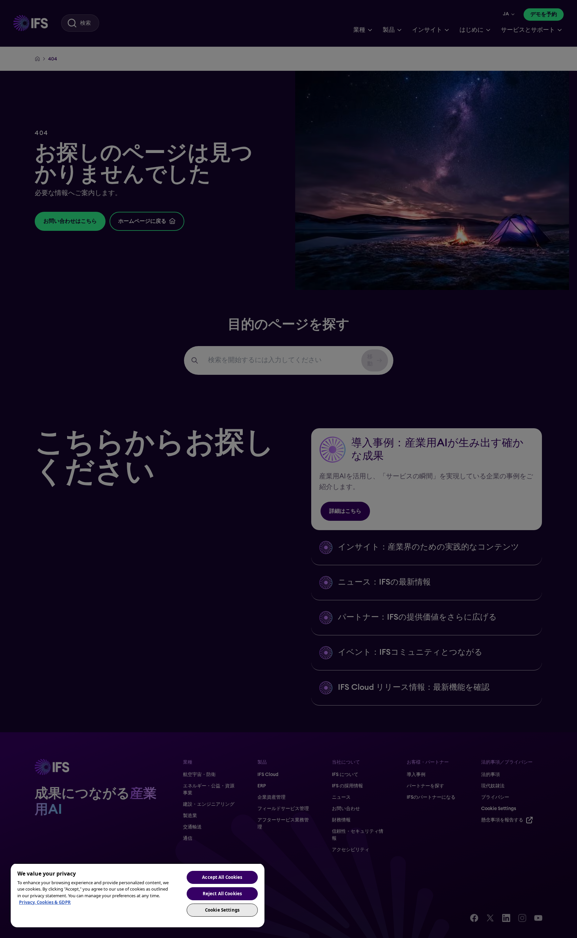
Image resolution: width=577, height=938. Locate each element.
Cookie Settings (222, 910)
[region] (137, 895)
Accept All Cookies (222, 877)
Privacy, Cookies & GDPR (45, 902)
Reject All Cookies (222, 894)
